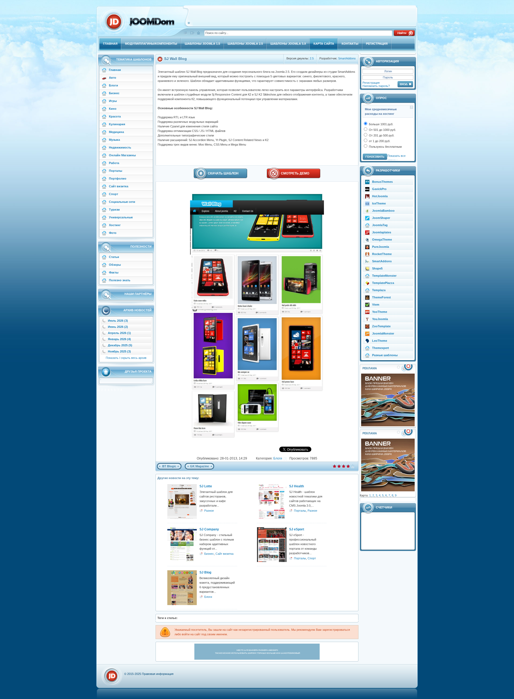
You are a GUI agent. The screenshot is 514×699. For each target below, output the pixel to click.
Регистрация (371, 82)
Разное (209, 510)
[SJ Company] (182, 561)
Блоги (277, 458)
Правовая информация (157, 673)
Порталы (300, 510)
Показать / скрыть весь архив (126, 357)
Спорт (312, 558)
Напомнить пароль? (376, 86)
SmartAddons (347, 58)
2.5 (312, 58)
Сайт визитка (224, 553)
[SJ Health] (271, 517)
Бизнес (209, 553)
